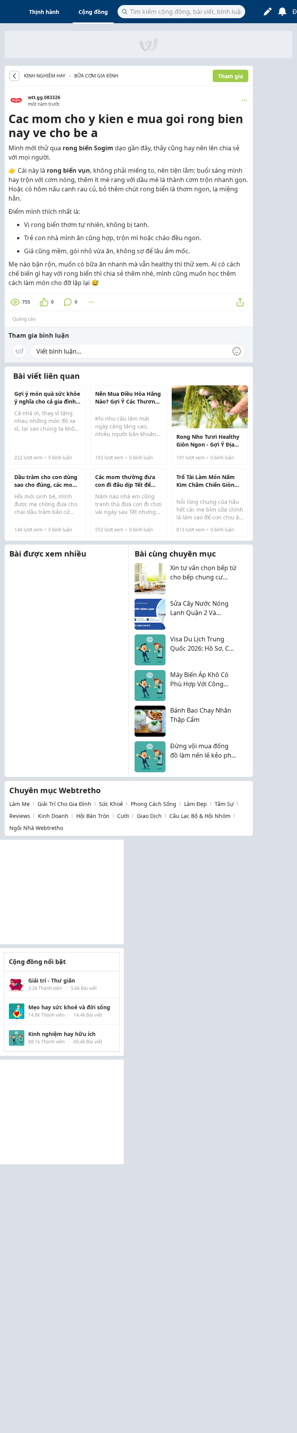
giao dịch (149, 816)
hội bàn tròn (92, 816)
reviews (19, 816)
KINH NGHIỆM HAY (44, 76)
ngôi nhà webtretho (36, 828)
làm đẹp (195, 804)
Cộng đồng (93, 11)
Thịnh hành (44, 11)
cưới (123, 816)
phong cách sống (153, 804)
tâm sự (224, 804)
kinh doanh (53, 816)
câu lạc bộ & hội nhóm (199, 816)
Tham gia (230, 76)
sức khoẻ (111, 804)
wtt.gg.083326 (44, 97)
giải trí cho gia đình (64, 804)
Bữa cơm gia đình (96, 75)
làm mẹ (19, 804)
